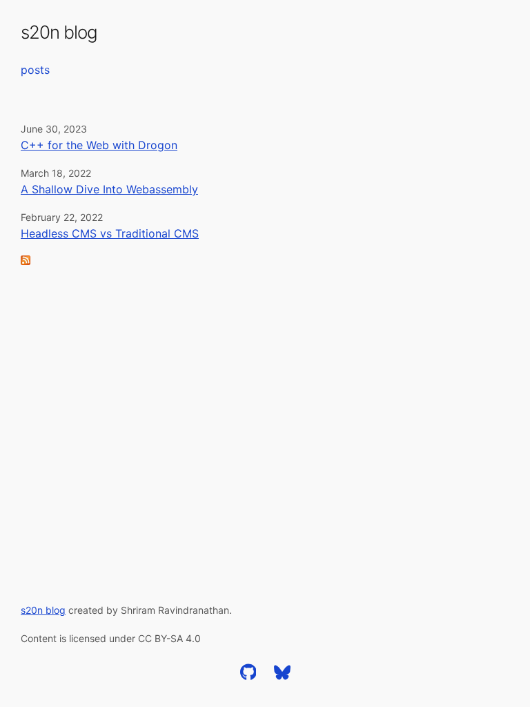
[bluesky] (282, 677)
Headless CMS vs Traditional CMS (110, 233)
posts (35, 70)
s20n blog (59, 32)
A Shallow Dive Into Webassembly (109, 189)
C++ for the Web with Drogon (99, 145)
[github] (248, 677)
